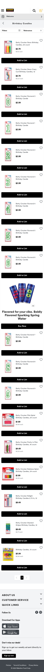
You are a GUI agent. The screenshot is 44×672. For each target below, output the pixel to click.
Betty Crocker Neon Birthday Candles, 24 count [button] (27, 44)
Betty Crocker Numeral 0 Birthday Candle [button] (26, 97)
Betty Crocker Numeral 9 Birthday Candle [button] (26, 390)
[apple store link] (10, 628)
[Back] (3, 23)
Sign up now (9, 656)
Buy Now (22, 326)
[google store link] (10, 634)
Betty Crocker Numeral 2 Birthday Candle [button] (26, 151)
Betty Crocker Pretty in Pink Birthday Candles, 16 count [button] (27, 443)
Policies (8, 665)
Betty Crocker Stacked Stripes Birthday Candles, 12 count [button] (26, 524)
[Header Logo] (9, 11)
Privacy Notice (33, 665)
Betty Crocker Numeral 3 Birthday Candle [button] (26, 178)
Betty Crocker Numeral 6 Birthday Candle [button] (26, 259)
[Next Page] (27, 578)
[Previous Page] (17, 578)
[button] (34, 11)
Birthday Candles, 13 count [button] (26, 550)
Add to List (22, 61)
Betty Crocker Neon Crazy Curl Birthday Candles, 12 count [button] (26, 71)
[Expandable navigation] (2, 10)
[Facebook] (36, 613)
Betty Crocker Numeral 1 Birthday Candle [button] (26, 124)
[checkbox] (41, 41)
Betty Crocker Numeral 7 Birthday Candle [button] (26, 336)
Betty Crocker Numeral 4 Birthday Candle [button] (26, 205)
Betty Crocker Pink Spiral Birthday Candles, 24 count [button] (26, 417)
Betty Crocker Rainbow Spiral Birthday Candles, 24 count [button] (27, 470)
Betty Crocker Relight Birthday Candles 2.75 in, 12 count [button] (26, 497)
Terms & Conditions (19, 665)
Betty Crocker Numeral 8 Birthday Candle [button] (26, 363)
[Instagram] (40, 613)
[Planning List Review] (40, 12)
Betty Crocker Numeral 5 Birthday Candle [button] (26, 232)
